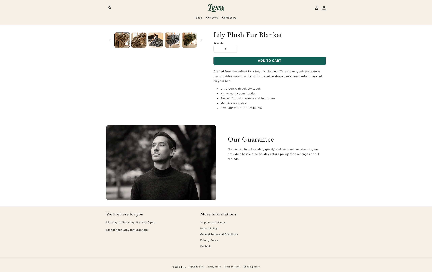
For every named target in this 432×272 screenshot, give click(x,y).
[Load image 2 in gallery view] (138, 39)
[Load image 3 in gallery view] (155, 39)
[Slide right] (201, 40)
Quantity (218, 43)
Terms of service (232, 267)
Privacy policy (214, 267)
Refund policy (197, 267)
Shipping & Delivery (212, 222)
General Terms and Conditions (219, 234)
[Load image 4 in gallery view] (172, 39)
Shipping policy (252, 267)
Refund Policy (209, 228)
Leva (183, 267)
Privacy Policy (209, 240)
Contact (205, 246)
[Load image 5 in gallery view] (189, 39)
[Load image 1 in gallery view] (122, 39)
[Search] (110, 8)
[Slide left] (110, 40)
